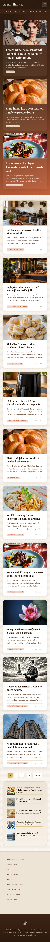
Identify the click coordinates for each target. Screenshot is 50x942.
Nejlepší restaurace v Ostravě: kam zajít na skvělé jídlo (23, 288)
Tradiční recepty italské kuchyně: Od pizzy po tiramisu (23, 517)
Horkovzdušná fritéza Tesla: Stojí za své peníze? (25, 688)
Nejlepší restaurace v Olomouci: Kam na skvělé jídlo (28, 800)
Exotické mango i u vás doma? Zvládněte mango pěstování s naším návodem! (29, 790)
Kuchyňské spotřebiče (15, 11)
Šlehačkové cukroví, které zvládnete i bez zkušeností (21, 346)
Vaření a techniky (15, 249)
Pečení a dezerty (15, 364)
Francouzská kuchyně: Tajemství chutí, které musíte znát (24, 167)
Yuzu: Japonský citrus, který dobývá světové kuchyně (27, 834)
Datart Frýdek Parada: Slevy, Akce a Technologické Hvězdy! (29, 823)
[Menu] (44, 4)
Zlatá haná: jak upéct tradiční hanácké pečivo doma (25, 110)
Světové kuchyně (14, 185)
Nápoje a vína (35, 11)
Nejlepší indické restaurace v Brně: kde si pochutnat (23, 745)
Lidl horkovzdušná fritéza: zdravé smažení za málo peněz (23, 403)
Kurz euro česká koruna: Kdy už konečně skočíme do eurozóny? (28, 811)
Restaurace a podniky (17, 306)
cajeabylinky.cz (13, 4)
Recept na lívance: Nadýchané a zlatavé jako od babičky (24, 631)
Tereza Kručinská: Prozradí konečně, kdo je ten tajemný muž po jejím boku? (24, 54)
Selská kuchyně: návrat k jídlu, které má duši (24, 231)
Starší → (37, 775)
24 (29, 775)
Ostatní (10, 72)
